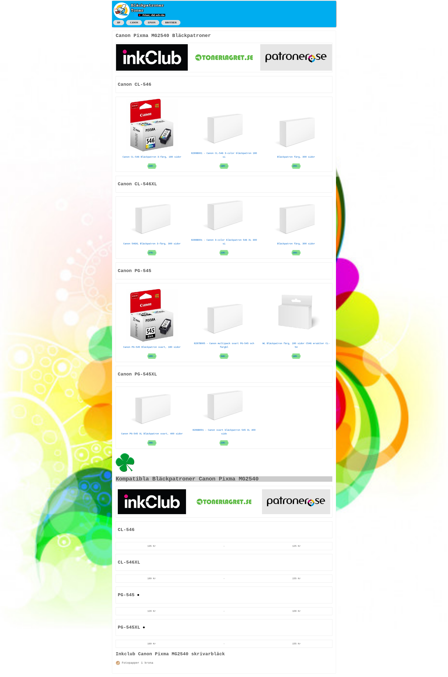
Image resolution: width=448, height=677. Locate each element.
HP (118, 22)
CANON (134, 22)
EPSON (151, 22)
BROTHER (171, 22)
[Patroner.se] (296, 57)
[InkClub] (152, 57)
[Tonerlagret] (224, 57)
